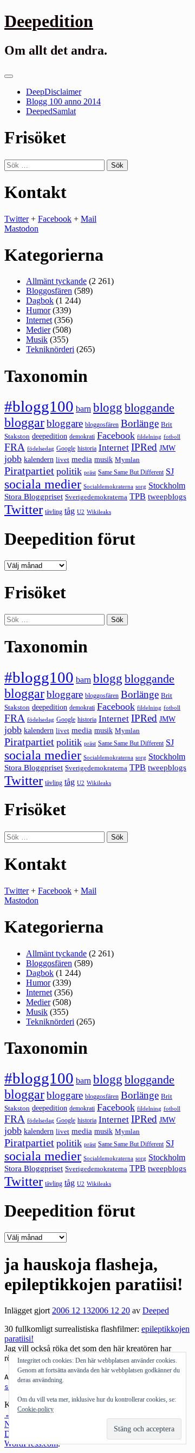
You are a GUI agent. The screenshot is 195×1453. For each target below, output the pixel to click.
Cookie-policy (35, 1409)
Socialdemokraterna (108, 487)
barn (83, 409)
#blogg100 (39, 406)
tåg (69, 511)
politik (69, 471)
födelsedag (40, 449)
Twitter (16, 218)
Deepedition (48, 21)
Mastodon (21, 228)
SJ (170, 471)
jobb (13, 458)
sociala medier (42, 484)
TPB (137, 496)
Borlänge (140, 423)
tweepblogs (167, 496)
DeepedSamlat (51, 111)
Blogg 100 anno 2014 (63, 101)
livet (62, 459)
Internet (39, 320)
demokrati (82, 436)
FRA (14, 447)
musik (103, 459)
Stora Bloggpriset (33, 496)
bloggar (24, 422)
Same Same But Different (131, 472)
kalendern (39, 459)
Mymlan (127, 460)
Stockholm (166, 485)
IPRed (144, 447)
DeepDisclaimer (53, 91)
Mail (88, 218)
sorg (140, 486)
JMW (167, 448)
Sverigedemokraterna (96, 497)
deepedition (49, 436)
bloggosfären (102, 424)
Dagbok (40, 300)
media (82, 459)
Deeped (155, 1310)
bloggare (65, 423)
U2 (80, 511)
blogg (107, 407)
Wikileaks (99, 511)
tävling (53, 512)
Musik (37, 339)
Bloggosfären (49, 290)
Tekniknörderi (50, 349)
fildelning (149, 436)
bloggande (149, 407)
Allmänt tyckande (56, 281)
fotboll (172, 437)
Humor (38, 310)
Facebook (55, 218)
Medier (38, 329)
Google (65, 448)
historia (86, 448)
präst (90, 472)
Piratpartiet (29, 471)
